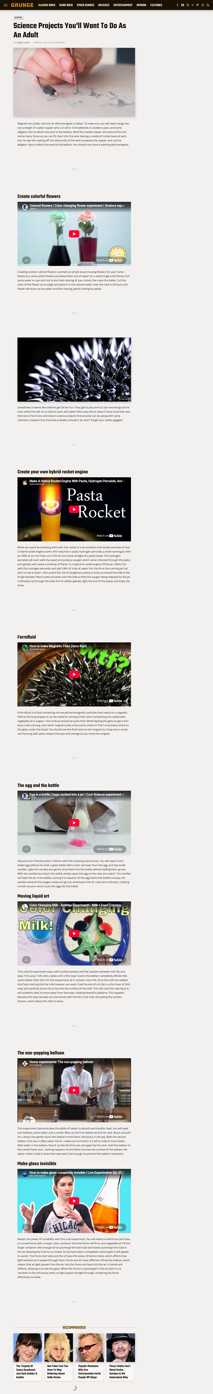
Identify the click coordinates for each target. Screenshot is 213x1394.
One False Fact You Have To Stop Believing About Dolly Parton (57, 1371)
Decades (103, 5)
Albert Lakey (23, 42)
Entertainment (123, 5)
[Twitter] (192, 5)
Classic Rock (46, 5)
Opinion (141, 5)
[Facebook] (177, 5)
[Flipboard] (197, 5)
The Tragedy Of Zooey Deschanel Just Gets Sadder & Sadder (26, 1371)
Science (18, 17)
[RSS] (208, 5)
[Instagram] (187, 5)
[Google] (202, 5)
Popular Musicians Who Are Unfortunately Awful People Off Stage (89, 1371)
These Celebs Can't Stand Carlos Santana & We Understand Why (119, 1371)
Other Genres (85, 5)
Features (156, 5)
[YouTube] (182, 5)
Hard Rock (66, 5)
